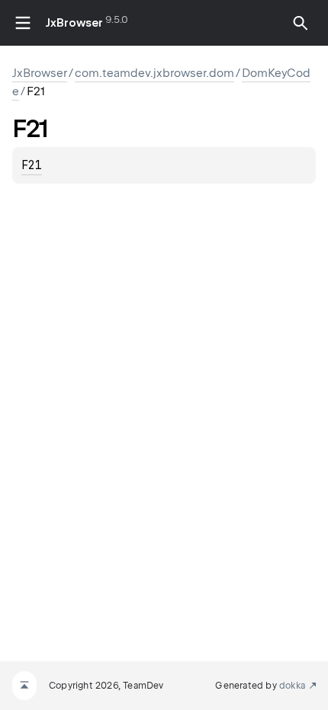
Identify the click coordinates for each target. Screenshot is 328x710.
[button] (300, 23)
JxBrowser (74, 23)
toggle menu (23, 23)
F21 (31, 165)
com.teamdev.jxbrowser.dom (154, 73)
